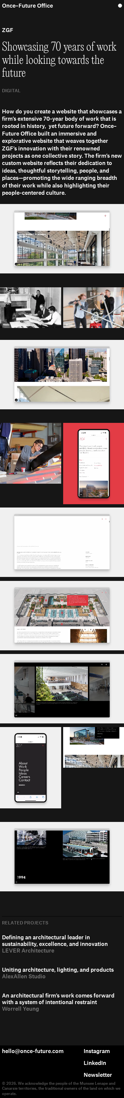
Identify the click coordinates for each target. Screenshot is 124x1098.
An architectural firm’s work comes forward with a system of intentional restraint (58, 998)
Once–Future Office (27, 5)
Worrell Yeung (20, 1008)
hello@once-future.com (32, 1050)
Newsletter (98, 1074)
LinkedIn (95, 1062)
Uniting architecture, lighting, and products (58, 969)
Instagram (97, 1050)
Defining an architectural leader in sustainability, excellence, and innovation (55, 940)
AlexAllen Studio (24, 976)
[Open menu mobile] (120, 5)
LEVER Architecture (28, 950)
